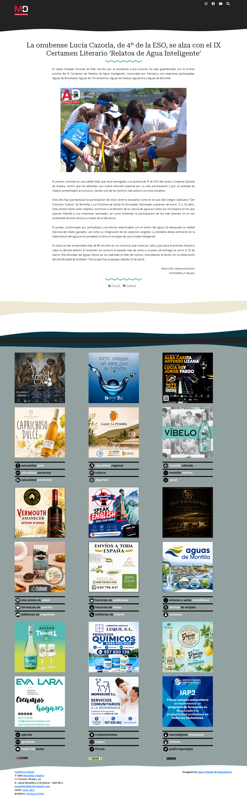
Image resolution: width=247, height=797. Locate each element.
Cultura (131, 285)
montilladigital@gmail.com (32, 786)
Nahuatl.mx (225, 772)
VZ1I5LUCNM (35, 793)
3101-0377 (29, 790)
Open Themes (206, 772)
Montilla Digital (34, 775)
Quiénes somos (24, 772)
